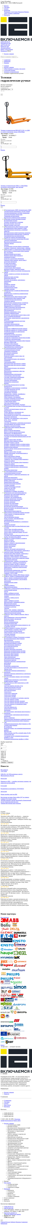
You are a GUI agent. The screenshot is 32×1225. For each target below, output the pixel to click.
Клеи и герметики (9, 717)
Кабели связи (8, 547)
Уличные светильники (10, 380)
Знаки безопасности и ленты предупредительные (12, 689)
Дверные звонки (9, 243)
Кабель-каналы (8, 534)
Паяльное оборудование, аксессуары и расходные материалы (15, 260)
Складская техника (9, 635)
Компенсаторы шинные (11, 447)
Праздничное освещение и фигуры (14, 371)
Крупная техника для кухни (12, 223)
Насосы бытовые (9, 620)
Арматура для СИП (9, 488)
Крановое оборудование (11, 343)
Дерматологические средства (12, 687)
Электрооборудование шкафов (13, 457)
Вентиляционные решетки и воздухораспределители (12, 645)
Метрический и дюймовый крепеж (14, 602)
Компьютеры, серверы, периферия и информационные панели (14, 394)
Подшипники (8, 675)
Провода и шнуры (9, 286)
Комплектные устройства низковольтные (16, 293)
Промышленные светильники (13, 374)
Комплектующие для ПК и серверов (14, 564)
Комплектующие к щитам (11, 442)
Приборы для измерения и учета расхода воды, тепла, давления (16, 419)
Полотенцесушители (10, 660)
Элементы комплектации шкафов (14, 465)
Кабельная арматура (10, 278)
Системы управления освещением (14, 377)
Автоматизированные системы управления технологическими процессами (16, 213)
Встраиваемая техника (10, 220)
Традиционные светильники (12, 378)
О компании (7, 1100)
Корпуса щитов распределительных (14, 432)
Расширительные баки (10, 623)
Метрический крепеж (10, 603)
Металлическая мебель (10, 587)
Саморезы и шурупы (10, 606)
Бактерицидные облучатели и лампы (15, 363)
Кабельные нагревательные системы (14, 651)
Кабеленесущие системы (11, 277)
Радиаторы (7, 664)
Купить (3, 150)
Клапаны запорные (9, 502)
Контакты (7, 1106)
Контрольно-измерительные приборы (15, 217)
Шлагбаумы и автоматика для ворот (14, 404)
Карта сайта (17, 1120)
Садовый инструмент (10, 264)
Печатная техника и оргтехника (13, 572)
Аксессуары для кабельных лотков (14, 530)
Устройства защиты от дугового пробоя (15, 330)
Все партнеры (5, 917)
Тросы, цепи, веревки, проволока (14, 610)
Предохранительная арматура (12, 511)
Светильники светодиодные (12, 375)
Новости (6, 1094)
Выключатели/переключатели (12, 242)
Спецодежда (7, 692)
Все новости (4, 769)
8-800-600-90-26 (5, 42)
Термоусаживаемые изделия (12, 486)
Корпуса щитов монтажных (12, 430)
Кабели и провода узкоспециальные (14, 543)
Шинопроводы (8, 295)
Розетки (6, 245)
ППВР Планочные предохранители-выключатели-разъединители (14, 308)
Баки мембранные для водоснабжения (15, 617)
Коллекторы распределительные (13, 506)
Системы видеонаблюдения (12, 400)
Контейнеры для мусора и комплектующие (16, 558)
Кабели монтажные (9, 546)
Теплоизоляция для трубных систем (14, 424)
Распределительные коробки (12, 483)
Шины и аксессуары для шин (12, 439)
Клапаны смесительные (11, 505)
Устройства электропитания (12, 339)
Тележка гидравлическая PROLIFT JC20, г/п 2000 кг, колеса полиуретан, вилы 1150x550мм (15, 131)
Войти (2, 49)
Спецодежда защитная (10, 693)
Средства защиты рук (10, 707)
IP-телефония (8, 727)
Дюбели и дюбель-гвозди (11, 597)
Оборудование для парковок (12, 397)
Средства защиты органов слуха (13, 686)
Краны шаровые (9, 509)
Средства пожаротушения (11, 403)
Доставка (6, 1102)
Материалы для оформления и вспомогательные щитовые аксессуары (15, 434)
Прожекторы (8, 372)
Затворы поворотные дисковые (13, 499)
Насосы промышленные (11, 622)
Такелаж (6, 608)
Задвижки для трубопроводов (12, 497)
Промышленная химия (10, 287)
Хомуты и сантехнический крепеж (14, 611)
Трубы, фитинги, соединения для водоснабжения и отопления (13, 412)
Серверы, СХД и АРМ (10, 573)
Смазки (6, 584)
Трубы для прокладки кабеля (12, 537)
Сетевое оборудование (10, 725)
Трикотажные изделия (10, 708)
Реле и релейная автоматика (12, 316)
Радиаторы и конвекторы (11, 666)
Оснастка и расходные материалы (14, 258)
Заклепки (7, 599)
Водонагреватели (9, 648)
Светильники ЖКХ (9, 362)
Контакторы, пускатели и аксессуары (15, 304)
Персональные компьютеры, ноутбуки (15, 570)
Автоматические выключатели (13, 299)
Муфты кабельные (9, 480)
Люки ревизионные (10, 657)
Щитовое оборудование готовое (13, 441)
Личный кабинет (6, 48)
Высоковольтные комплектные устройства (16, 234)
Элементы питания (9, 524)
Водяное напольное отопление (13, 649)
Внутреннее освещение (11, 353)
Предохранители (9, 310)
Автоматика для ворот (10, 392)
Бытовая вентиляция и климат (13, 643)
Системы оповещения (10, 391)
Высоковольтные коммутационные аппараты (17, 233)
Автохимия (7, 581)
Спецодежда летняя (10, 696)
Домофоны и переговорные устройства (15, 388)
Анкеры (6, 596)
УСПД (6, 327)
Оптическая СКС (9, 734)
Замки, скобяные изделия (11, 593)
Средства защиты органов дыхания (14, 701)
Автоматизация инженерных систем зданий (17, 211)
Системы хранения (9, 634)
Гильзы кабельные (9, 489)
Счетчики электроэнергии (11, 324)
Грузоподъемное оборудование (13, 631)
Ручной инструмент (10, 263)
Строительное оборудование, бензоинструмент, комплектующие (14, 268)
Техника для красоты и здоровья (13, 222)
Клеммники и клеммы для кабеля (14, 491)
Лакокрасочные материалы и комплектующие (17, 719)
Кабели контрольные (10, 544)
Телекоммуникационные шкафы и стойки (16, 739)
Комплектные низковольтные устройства (16, 302)
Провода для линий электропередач (14, 549)
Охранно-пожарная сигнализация (14, 398)
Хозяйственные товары (11, 681)
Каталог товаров (9, 1092)
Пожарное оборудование (11, 496)
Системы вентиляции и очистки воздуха (16, 667)
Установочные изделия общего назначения (16, 246)
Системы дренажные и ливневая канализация (17, 423)
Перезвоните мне (6, 43)
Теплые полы (8, 669)
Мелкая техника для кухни (12, 225)
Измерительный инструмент (12, 254)
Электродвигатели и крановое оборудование (17, 340)
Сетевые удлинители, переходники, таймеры (17, 248)
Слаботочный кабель (10, 401)
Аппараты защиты (9, 301)
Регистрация (9, 49)
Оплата (6, 1103)
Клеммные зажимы (9, 284)
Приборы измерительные (11, 313)
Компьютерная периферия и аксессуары (15, 565)
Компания (7, 1189)
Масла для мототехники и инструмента (15, 579)
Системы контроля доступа (12, 389)
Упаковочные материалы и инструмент (15, 679)
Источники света (9, 354)
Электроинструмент (10, 266)
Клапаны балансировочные (12, 500)
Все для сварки (8, 252)
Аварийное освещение (10, 351)
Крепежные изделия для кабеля (13, 479)
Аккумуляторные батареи (11, 517)
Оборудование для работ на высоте (14, 632)
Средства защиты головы (11, 699)
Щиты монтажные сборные (12, 456)
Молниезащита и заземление (12, 305)
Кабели (6, 283)
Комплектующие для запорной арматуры (16, 508)
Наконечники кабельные (11, 482)
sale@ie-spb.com (5, 45)
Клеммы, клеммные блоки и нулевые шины (17, 444)
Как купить (7, 1105)
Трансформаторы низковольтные (13, 325)
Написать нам (5, 46)
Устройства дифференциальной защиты (15, 328)
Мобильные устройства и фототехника (15, 567)
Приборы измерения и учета (12, 312)
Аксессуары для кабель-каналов (13, 529)
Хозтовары (7, 710)
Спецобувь (7, 684)
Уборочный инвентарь (10, 559)
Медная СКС (8, 731)
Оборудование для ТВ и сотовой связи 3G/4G (17, 733)
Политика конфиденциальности (10, 1119)
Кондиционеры (8, 640)
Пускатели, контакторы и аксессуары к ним (17, 315)
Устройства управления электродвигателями (17, 337)
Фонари (6, 383)
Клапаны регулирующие (11, 503)
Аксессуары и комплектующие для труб (15, 532)
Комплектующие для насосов (12, 619)
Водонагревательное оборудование (14, 638)
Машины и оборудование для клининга (15, 556)
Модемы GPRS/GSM (10, 342)
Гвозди (6, 591)
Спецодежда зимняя (10, 695)
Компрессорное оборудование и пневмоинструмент (13, 256)
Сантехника (7, 421)
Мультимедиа (8, 568)
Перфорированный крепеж (12, 594)
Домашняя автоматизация (11, 216)
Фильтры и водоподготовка (12, 426)
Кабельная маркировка (10, 477)
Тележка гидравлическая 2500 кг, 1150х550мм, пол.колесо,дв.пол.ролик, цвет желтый (14, 186)
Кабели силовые (9, 540)
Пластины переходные (10, 470)
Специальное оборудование (12, 345)
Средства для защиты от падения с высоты (16, 698)
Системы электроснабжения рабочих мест (16, 535)
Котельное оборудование (11, 654)
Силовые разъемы (9, 289)
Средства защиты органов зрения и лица (16, 702)
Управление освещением (11, 381)
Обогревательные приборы (12, 641)
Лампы (6, 366)
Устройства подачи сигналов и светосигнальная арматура (13, 335)
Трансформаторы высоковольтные (14, 236)
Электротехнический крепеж (12, 613)
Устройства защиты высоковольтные (14, 237)
